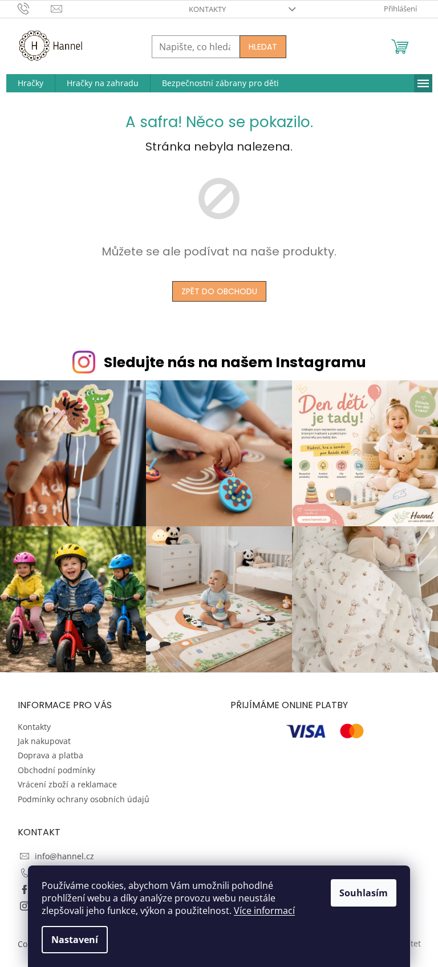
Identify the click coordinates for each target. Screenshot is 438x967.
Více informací (264, 910)
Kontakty (207, 9)
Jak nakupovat (44, 741)
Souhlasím (363, 893)
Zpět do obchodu (219, 291)
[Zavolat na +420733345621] (34, 8)
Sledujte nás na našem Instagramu (235, 362)
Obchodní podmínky (56, 770)
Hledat (263, 46)
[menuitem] (30, 83)
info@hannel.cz (64, 856)
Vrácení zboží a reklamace (67, 784)
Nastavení (74, 939)
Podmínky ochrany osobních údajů (83, 799)
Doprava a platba (50, 755)
